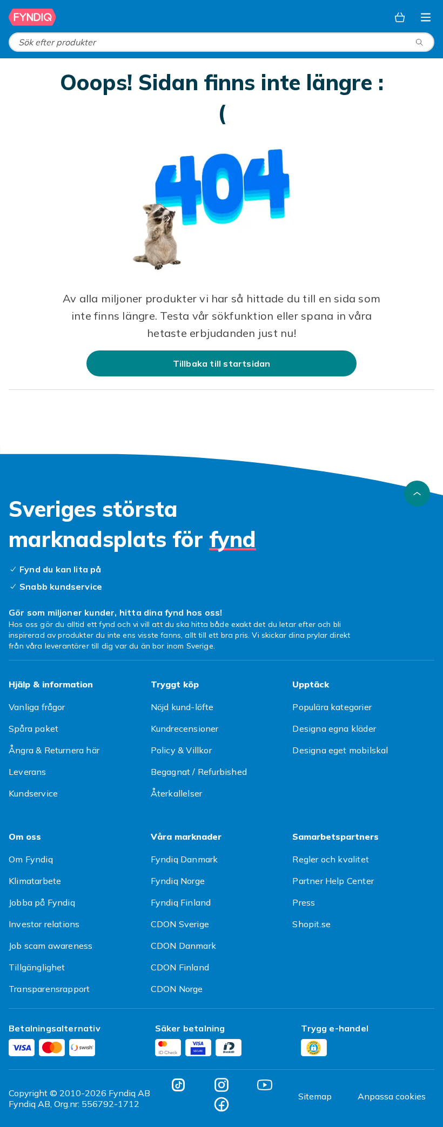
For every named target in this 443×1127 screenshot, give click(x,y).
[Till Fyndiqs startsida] (32, 17)
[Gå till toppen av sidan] (417, 494)
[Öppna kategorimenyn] (426, 17)
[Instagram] (221, 1085)
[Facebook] (221, 1104)
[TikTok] (178, 1085)
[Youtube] (264, 1085)
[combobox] (221, 42)
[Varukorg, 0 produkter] (400, 17)
